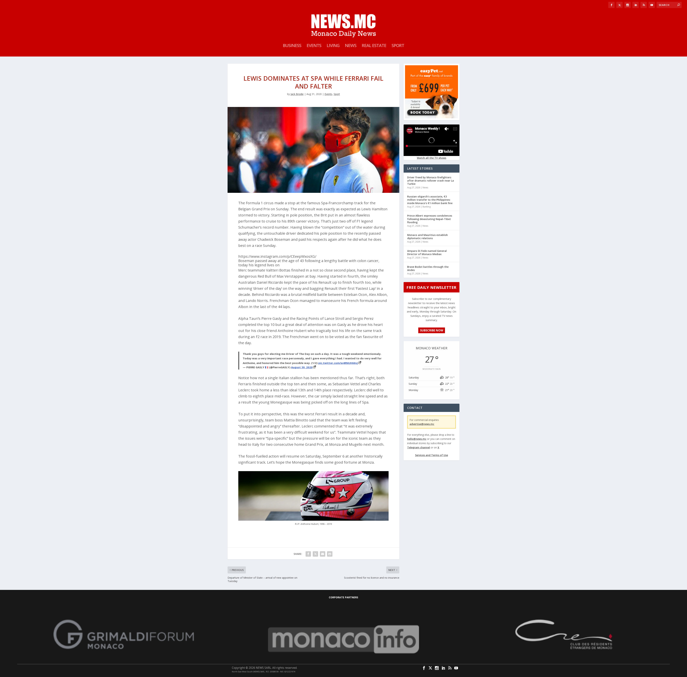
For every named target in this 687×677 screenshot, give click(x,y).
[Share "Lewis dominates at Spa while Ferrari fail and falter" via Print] (329, 554)
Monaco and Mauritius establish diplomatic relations (427, 236)
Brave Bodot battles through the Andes (428, 268)
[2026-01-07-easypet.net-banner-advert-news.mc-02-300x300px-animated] (431, 117)
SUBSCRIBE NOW (431, 330)
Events (314, 46)
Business (292, 46)
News (350, 46)
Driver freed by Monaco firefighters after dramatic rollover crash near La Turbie (430, 180)
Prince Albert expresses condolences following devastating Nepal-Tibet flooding (429, 219)
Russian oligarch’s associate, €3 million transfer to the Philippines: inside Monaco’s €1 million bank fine (429, 200)
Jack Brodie (297, 94)
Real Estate (374, 46)
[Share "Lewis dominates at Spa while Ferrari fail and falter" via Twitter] (315, 554)
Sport (398, 46)
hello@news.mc (416, 439)
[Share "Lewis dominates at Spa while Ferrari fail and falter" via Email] (322, 554)
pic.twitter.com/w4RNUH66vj (338, 363)
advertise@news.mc (422, 424)
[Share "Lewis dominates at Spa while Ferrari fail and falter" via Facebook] (308, 554)
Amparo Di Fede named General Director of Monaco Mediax (427, 252)
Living (333, 46)
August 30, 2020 (302, 367)
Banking (427, 206)
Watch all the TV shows (431, 158)
